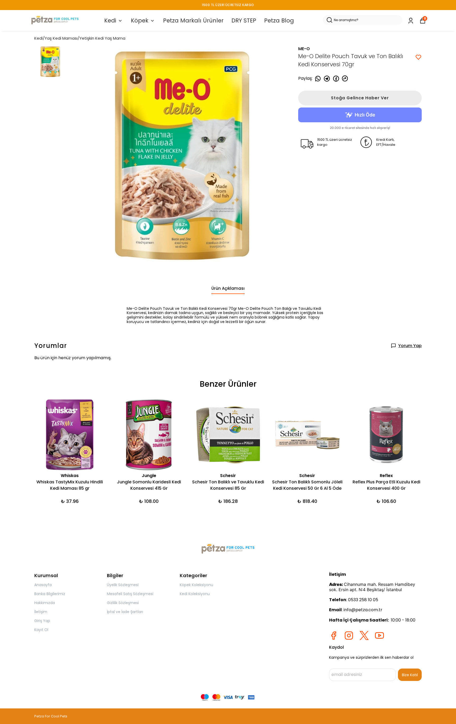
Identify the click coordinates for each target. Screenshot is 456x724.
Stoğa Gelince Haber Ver (360, 98)
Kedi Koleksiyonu (195, 593)
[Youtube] (379, 635)
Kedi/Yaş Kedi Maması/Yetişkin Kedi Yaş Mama (79, 38)
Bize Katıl (410, 675)
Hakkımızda (44, 602)
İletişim (40, 611)
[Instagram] (348, 635)
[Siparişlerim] (410, 20)
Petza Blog (279, 20)
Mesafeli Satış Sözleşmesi (130, 593)
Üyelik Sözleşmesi (123, 584)
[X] (364, 635)
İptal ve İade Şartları (125, 611)
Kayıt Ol (41, 629)
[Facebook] (333, 635)
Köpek (139, 20)
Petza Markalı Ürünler (193, 20)
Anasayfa (43, 584)
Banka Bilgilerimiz (49, 593)
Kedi (110, 20)
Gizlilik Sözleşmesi (123, 602)
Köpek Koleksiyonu (196, 584)
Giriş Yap (42, 620)
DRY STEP (243, 20)
